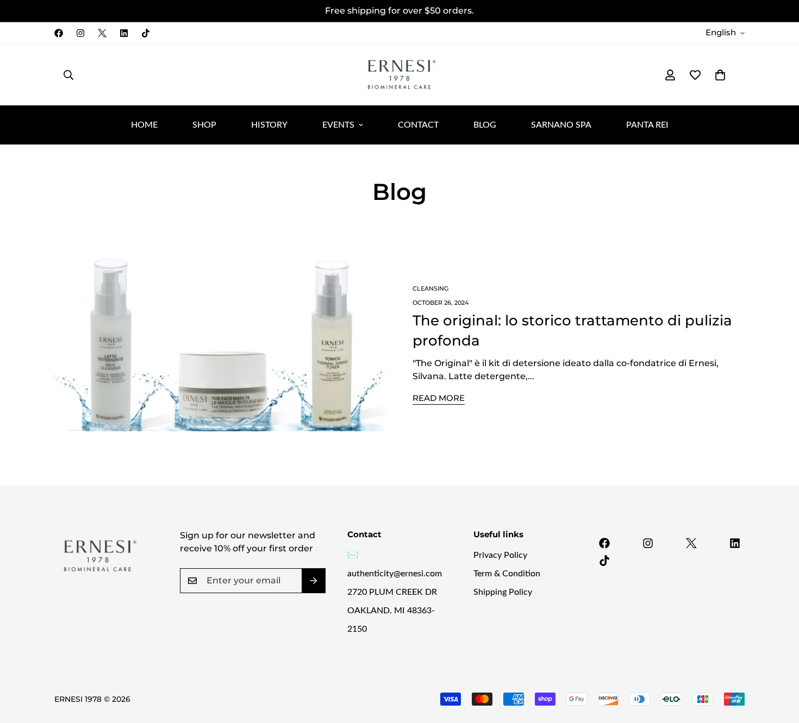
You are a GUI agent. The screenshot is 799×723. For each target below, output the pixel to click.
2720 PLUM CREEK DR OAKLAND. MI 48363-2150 (392, 610)
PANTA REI (647, 125)
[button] (720, 74)
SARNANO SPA (561, 125)
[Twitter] (102, 33)
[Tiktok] (145, 33)
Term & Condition (506, 573)
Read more (439, 398)
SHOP (204, 125)
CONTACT (418, 125)
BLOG (484, 125)
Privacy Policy (500, 555)
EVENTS (338, 125)
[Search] (68, 75)
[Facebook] (58, 33)
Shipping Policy (502, 592)
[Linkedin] (124, 33)
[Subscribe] (314, 580)
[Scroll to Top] (777, 663)
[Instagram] (80, 33)
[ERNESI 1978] (399, 74)
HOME (144, 125)
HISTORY (269, 125)
